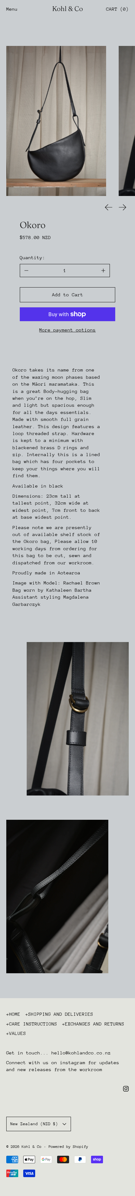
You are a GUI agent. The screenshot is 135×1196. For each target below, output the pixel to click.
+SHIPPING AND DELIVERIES (59, 1014)
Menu (12, 9)
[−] (26, 270)
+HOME (13, 1014)
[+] (103, 270)
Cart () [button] (117, 9)
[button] (56, 121)
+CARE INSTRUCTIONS (31, 1023)
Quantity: (32, 257)
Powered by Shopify (68, 1146)
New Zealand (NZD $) (34, 1123)
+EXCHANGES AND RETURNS (93, 1023)
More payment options (67, 330)
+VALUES (16, 1033)
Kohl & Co (31, 1146)
